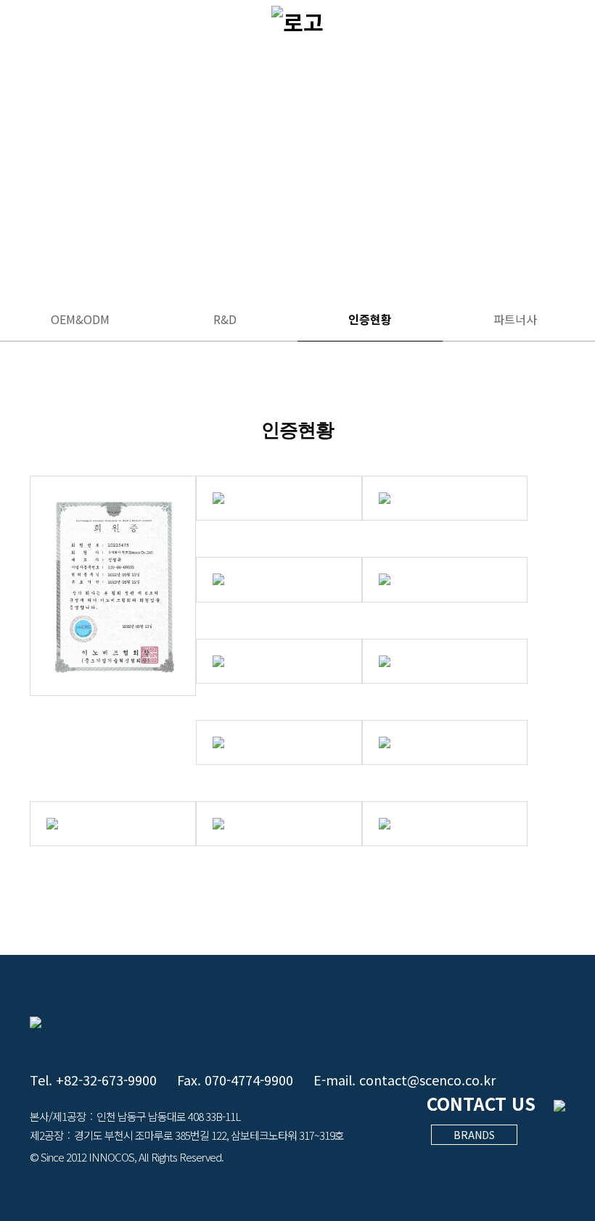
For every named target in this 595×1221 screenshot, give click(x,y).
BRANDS (474, 1134)
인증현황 (370, 319)
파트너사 (515, 319)
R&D (225, 319)
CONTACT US (481, 1103)
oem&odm (80, 319)
